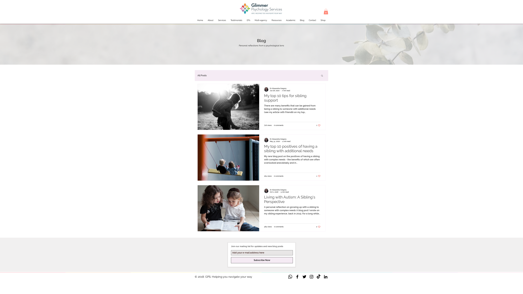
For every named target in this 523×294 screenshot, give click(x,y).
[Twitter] (304, 276)
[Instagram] (311, 276)
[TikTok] (318, 276)
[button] (326, 11)
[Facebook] (297, 276)
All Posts (202, 75)
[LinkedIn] (325, 276)
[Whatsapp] (290, 276)
